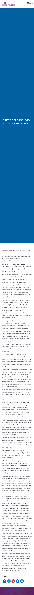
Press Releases (8, 250)
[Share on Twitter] (9, 581)
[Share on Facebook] (4, 581)
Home (3, 250)
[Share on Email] (13, 581)
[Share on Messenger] (17, 581)
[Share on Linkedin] (22, 581)
